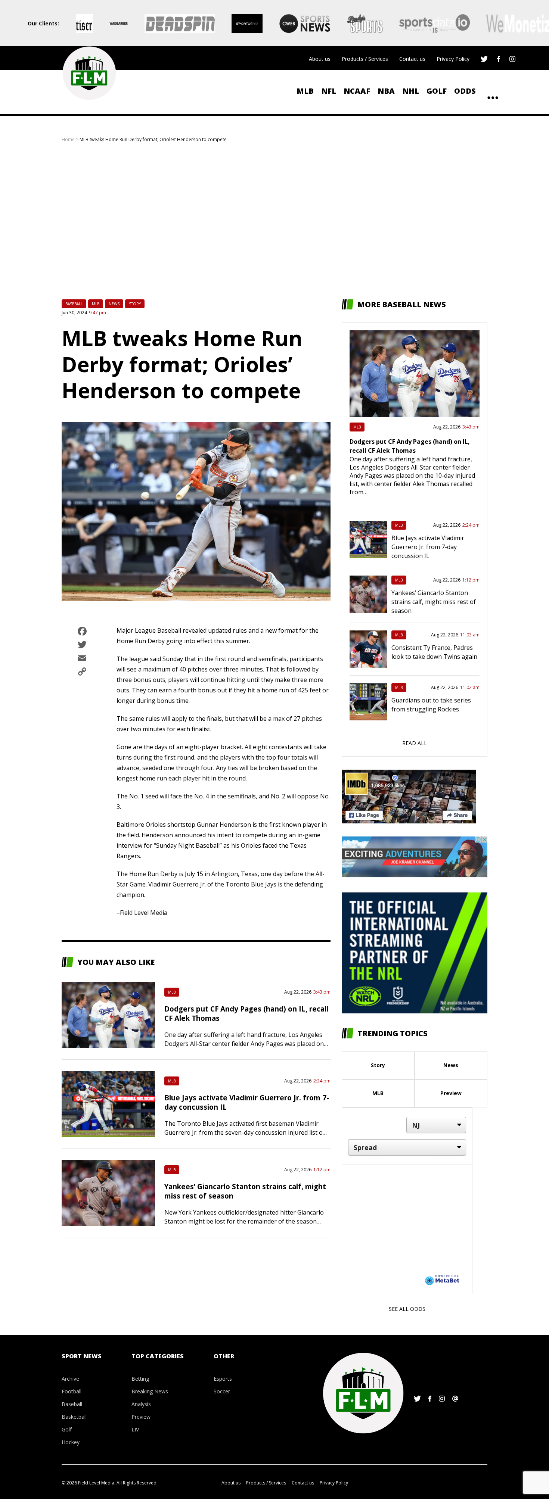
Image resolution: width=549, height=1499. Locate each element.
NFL (328, 91)
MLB (305, 91)
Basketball (74, 1416)
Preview (451, 1093)
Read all (414, 743)
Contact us (412, 58)
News (114, 303)
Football (71, 1391)
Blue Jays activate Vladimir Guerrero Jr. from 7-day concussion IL (427, 547)
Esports (223, 1378)
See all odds (407, 1308)
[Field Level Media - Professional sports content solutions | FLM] (89, 73)
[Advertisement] (274, 221)
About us (320, 58)
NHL (410, 91)
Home (68, 139)
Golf (437, 91)
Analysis (141, 1404)
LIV (135, 1429)
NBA (386, 91)
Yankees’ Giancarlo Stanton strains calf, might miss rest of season (433, 602)
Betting (140, 1378)
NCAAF (357, 91)
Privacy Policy (453, 58)
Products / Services (365, 58)
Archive (70, 1378)
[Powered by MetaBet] (442, 1279)
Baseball (74, 303)
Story (135, 303)
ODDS (465, 91)
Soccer (222, 1391)
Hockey (71, 1442)
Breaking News (149, 1391)
